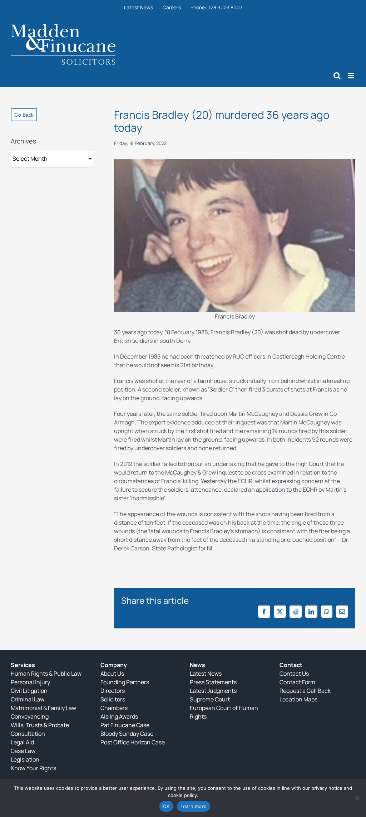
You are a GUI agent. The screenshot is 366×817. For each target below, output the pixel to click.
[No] (357, 798)
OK (166, 806)
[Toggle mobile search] (337, 75)
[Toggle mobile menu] (351, 75)
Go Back (24, 115)
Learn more (193, 806)
